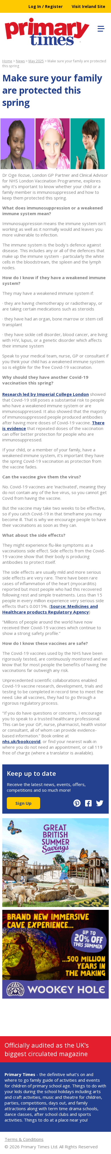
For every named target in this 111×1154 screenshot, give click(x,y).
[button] (100, 28)
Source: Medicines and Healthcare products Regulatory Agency (50, 609)
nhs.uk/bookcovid (21, 741)
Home (7, 61)
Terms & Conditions (24, 1139)
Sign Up (23, 803)
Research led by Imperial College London (45, 394)
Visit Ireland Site (88, 6)
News (20, 61)
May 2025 (36, 61)
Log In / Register (45, 6)
